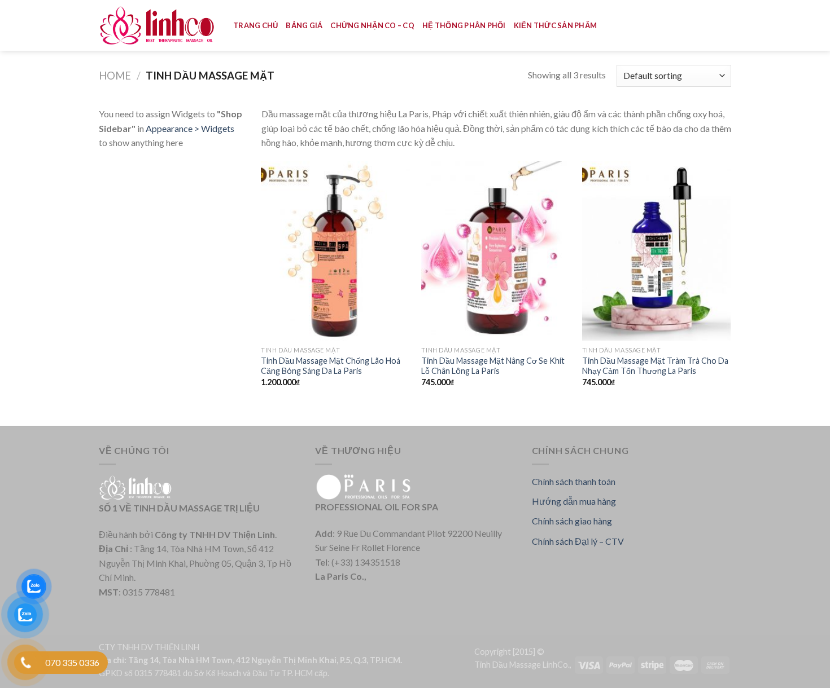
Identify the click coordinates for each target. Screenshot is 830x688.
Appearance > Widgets (190, 128)
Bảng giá (304, 25)
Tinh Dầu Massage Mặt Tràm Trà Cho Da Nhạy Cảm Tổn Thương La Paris (655, 366)
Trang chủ (255, 25)
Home (115, 75)
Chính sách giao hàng (572, 520)
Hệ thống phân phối (464, 25)
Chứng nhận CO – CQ (372, 25)
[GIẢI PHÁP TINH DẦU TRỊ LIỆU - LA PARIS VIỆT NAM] (157, 26)
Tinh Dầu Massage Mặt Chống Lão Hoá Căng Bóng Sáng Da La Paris (330, 366)
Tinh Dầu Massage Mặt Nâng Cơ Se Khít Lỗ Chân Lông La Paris (493, 366)
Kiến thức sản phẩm (555, 25)
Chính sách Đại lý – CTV (578, 541)
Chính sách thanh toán (573, 481)
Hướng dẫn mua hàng (574, 501)
